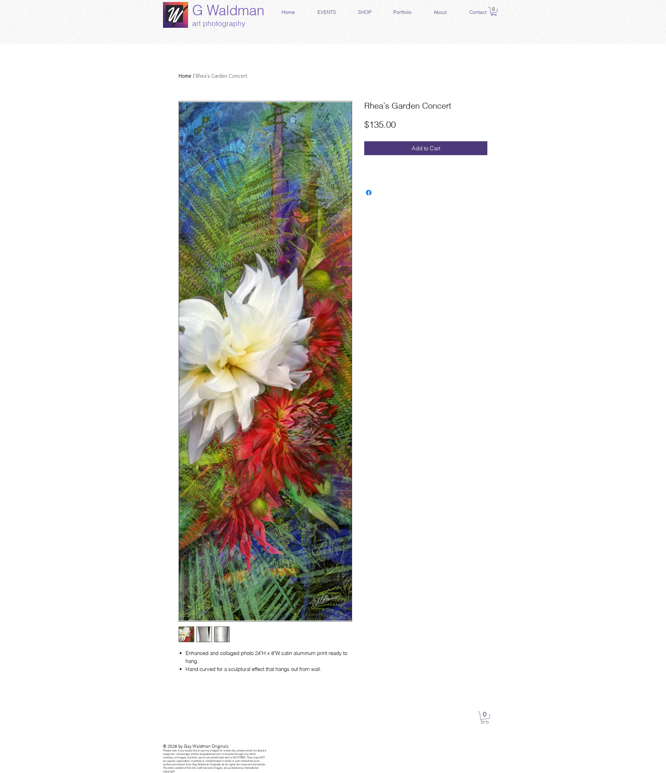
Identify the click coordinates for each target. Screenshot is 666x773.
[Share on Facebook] (369, 192)
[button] (493, 11)
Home (185, 76)
